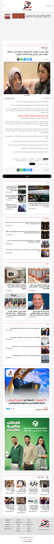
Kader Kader (46, 98)
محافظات (7, 526)
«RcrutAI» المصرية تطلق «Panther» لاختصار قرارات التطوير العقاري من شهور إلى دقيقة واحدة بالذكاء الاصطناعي (23, 232)
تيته (14, 152)
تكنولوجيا (46, 219)
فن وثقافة (18, 522)
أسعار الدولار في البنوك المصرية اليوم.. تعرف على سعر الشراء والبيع (11, 196)
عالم (18, 526)
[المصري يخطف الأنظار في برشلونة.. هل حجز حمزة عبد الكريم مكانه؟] (44, 500)
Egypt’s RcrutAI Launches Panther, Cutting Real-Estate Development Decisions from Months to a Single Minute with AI (23, 223)
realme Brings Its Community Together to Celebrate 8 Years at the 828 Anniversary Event (23, 250)
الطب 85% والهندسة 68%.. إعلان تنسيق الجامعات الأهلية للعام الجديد (9, 507)
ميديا (28, 529)
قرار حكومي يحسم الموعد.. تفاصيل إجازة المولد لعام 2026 (33, 490)
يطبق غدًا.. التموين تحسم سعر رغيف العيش (10, 490)
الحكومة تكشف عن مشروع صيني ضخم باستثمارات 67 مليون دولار (25, 337)
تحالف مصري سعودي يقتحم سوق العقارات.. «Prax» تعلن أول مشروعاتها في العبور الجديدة (16, 313)
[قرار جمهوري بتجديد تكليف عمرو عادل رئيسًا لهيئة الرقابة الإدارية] (45, 332)
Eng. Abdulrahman (24, 539)
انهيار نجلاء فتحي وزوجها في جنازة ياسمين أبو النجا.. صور (45, 490)
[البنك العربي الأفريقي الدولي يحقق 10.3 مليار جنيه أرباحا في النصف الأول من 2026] (22, 190)
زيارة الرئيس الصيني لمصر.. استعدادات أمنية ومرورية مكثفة (26, 356)
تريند (42, 44)
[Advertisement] (27, 30)
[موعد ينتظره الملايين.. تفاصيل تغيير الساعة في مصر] (21, 484)
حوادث (18, 524)
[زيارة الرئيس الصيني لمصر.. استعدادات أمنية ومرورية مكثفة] (45, 359)
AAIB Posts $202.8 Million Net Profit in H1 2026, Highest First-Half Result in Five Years (38, 205)
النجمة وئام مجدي (44, 160)
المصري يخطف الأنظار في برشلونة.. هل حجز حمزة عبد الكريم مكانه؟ (44, 507)
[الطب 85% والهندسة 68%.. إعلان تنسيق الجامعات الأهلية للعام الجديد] (9, 500)
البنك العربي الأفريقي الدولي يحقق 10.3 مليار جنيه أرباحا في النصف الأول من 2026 (11, 188)
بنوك (47, 182)
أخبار (48, 324)
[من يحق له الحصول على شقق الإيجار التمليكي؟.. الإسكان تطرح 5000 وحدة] (38, 275)
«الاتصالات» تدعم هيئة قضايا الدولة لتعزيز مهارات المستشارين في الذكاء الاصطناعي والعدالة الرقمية (23, 241)
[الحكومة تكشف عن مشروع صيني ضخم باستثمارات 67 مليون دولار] (45, 341)
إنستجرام (8, 109)
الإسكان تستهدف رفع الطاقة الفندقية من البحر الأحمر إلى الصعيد (16, 287)
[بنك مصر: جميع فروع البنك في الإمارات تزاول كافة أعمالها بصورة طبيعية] (22, 208)
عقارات (47, 264)
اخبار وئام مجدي (31, 159)
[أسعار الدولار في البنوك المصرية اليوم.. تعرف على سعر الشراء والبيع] (22, 199)
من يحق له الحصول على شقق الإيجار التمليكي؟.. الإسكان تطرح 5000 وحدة (39, 287)
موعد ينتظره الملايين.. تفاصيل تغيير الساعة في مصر (21, 490)
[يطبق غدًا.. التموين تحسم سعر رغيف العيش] (9, 484)
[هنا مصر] (27, 6)
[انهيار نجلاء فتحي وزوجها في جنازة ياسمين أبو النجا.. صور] (44, 484)
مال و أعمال (29, 524)
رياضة (18, 520)
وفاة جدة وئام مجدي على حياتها (21, 160)
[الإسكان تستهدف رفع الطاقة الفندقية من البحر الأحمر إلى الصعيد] (15, 275)
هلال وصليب (7, 529)
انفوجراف (7, 520)
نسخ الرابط (32, 164)
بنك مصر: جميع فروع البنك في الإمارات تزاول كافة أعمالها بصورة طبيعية (11, 206)
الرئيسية (46, 44)
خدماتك (18, 531)
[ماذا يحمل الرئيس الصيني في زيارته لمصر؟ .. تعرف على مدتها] (45, 350)
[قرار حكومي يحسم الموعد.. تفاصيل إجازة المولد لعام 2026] (33, 484)
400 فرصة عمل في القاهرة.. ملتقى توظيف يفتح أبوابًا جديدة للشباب (33, 507)
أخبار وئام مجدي (39, 159)
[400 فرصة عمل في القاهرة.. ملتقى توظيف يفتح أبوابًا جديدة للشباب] (33, 500)
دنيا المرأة (7, 524)
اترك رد (27, 176)
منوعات (28, 531)
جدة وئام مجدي (36, 160)
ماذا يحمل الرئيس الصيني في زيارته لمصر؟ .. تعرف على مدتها (26, 346)
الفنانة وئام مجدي (24, 159)
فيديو (18, 529)
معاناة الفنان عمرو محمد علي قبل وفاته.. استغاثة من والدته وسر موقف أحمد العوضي (22, 508)
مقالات (7, 522)
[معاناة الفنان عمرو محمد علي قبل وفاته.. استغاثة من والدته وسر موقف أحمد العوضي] (21, 500)
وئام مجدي (30, 160)
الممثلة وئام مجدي (16, 159)
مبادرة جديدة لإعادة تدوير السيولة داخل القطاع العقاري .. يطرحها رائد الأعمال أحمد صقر (39, 313)
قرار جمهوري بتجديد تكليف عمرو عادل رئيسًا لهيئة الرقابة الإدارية (25, 328)
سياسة (28, 522)
